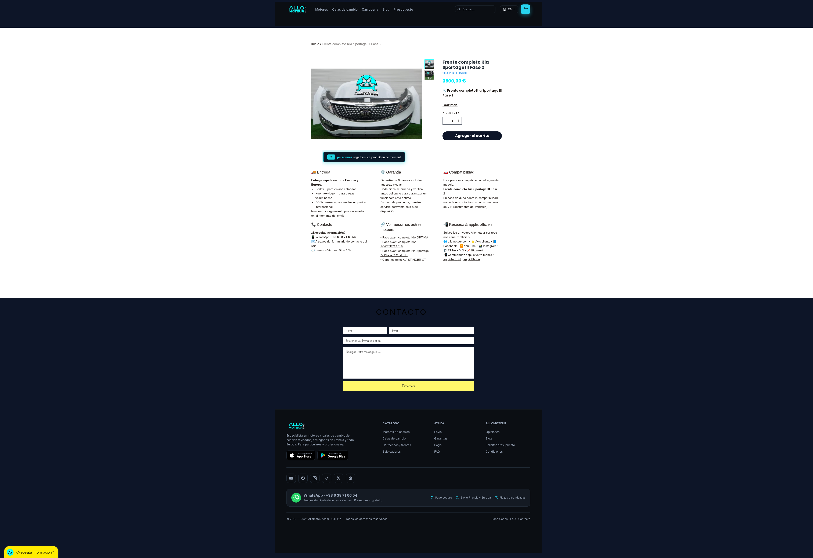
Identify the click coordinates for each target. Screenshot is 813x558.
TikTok (452, 250)
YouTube (470, 246)
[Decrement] (445, 120)
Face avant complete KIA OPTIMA (405, 237)
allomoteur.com (458, 241)
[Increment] (458, 120)
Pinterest (477, 250)
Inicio (315, 44)
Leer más (450, 105)
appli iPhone (471, 259)
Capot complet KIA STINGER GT (404, 259)
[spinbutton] (452, 120)
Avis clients (482, 241)
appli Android (452, 259)
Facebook (450, 246)
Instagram (489, 246)
